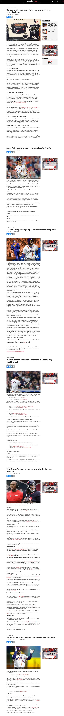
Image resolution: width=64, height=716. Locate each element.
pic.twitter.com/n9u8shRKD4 (24, 690)
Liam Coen (28, 597)
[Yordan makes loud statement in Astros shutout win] (23, 657)
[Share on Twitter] (10, 17)
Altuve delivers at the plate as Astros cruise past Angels (52, 37)
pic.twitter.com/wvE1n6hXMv (18, 446)
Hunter (7, 613)
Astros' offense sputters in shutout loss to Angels (28, 148)
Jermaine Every (8, 14)
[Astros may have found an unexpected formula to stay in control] (44, 31)
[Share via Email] (12, 152)
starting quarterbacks (19, 537)
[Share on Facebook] (7, 17)
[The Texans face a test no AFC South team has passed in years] (23, 491)
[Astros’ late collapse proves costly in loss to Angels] (23, 167)
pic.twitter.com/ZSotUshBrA (20, 397)
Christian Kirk (18, 567)
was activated (19, 679)
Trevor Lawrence (12, 610)
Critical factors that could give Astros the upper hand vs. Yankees (52, 24)
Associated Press (50, 26)
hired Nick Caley (9, 555)
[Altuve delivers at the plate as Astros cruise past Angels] (44, 38)
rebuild (24, 623)
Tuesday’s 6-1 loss (34, 707)
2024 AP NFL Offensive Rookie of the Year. (18, 549)
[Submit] (62, 1)
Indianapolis (8, 574)
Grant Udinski (14, 606)
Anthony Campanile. (31, 606)
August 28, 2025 (23, 399)
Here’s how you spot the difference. (20, 102)
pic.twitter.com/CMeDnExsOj (19, 413)
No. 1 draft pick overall (16, 539)
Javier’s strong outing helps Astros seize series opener (31, 229)
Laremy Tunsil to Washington (30, 561)
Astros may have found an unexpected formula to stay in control (52, 30)
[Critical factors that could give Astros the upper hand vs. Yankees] (44, 25)
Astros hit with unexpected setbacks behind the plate (30, 637)
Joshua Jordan (56, 26)
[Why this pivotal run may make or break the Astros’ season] (23, 249)
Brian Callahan (9, 617)
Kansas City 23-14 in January (31, 521)
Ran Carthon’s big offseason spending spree (29, 621)
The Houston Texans (10, 503)
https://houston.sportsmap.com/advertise (15, 351)
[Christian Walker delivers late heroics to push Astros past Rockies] (23, 382)
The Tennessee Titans (29, 510)
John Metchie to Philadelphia (34, 569)
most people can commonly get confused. (29, 107)
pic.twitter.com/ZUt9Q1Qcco (27, 406)
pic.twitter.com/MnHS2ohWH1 (23, 674)
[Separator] (12, 17)
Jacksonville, (21, 596)
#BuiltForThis (18, 406)
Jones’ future (13, 590)
